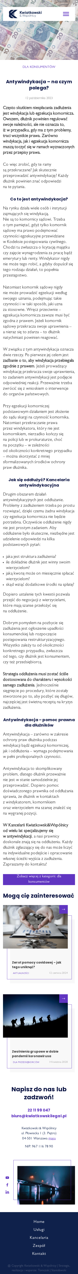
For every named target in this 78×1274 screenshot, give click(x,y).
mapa (52, 1138)
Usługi (39, 1230)
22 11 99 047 (39, 1110)
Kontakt (39, 1254)
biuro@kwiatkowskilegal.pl (39, 1116)
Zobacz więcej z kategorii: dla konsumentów (39, 879)
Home (39, 1222)
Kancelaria (39, 1238)
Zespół (39, 1246)
